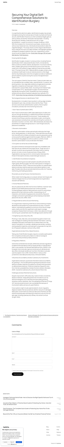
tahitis (5, 2)
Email (13, 358)
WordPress (59, 443)
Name (13, 353)
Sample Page (58, 2)
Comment (14, 336)
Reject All (12, 442)
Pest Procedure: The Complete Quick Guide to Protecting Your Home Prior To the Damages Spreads (26, 409)
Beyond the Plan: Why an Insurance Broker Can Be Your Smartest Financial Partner (27, 414)
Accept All (19, 442)
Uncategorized (22, 24)
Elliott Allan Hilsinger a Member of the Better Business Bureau (33, 95)
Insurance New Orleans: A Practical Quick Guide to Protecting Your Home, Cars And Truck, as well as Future (27, 403)
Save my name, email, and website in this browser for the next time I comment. (28, 370)
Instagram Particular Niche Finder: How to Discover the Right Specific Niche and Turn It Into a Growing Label (28, 398)
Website (13, 364)
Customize (5, 442)
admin (17, 24)
